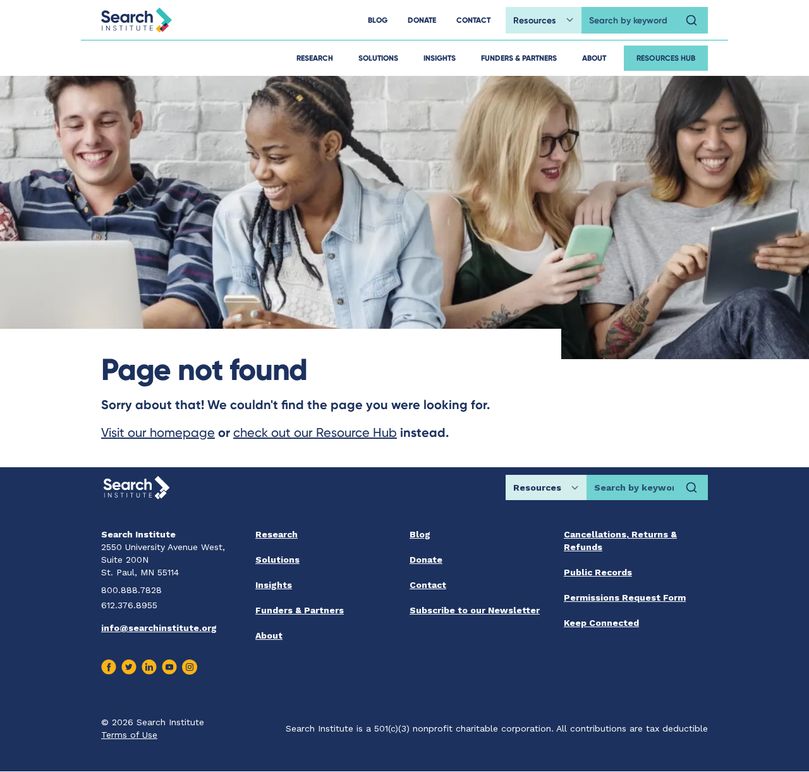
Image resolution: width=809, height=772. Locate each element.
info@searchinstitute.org (159, 628)
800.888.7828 (131, 590)
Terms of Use (129, 735)
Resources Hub (665, 58)
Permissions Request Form (625, 597)
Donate (426, 559)
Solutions (378, 58)
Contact (428, 585)
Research (314, 58)
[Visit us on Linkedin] (149, 667)
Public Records (598, 572)
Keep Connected (601, 623)
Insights (439, 58)
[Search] (691, 20)
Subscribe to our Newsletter (475, 610)
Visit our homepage (158, 432)
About (594, 58)
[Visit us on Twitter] (129, 667)
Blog (420, 534)
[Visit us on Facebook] (108, 667)
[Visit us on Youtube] (169, 667)
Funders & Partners (519, 58)
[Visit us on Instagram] (189, 667)
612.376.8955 (129, 605)
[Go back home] (136, 20)
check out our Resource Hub (315, 432)
